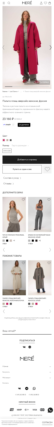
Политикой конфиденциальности (9, 424)
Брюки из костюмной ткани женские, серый (39, 236)
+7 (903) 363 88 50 (34, 395)
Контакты (5, 383)
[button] (3, 47)
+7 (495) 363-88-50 (20, 395)
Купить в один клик (22, 169)
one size (7, 150)
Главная (4, 92)
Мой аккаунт (6, 378)
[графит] (11, 140)
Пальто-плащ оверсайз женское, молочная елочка (13, 299)
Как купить (6, 372)
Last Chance (13, 92)
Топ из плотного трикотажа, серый (13, 236)
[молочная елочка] (7, 140)
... (21, 92)
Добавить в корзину (27, 159)
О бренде (5, 366)
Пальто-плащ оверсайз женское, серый (37, 299)
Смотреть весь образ (37, 82)
